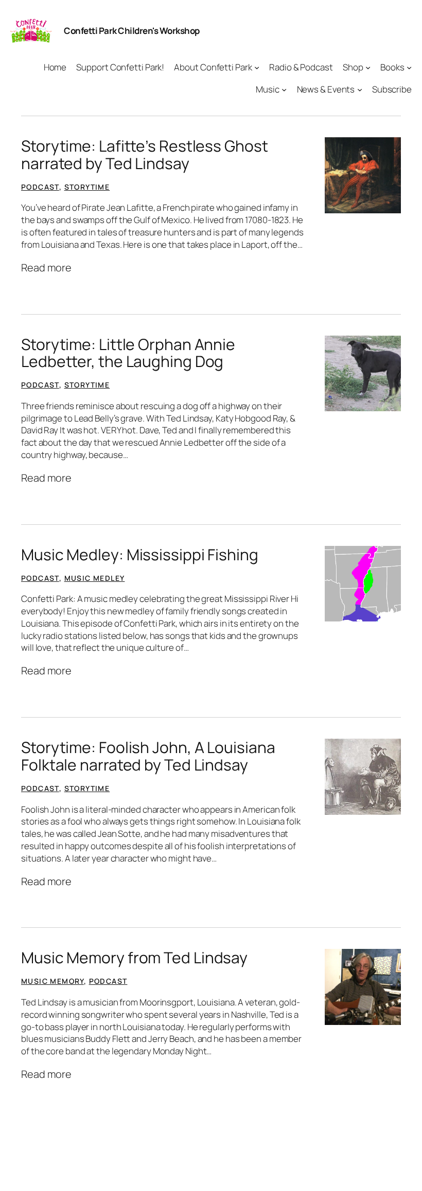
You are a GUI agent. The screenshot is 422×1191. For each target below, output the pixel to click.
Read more (46, 268)
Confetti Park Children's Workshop (132, 30)
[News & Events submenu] (359, 89)
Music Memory (52, 981)
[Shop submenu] (368, 67)
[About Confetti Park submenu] (256, 67)
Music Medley (94, 578)
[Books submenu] (409, 67)
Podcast (40, 187)
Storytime (87, 187)
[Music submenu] (284, 89)
